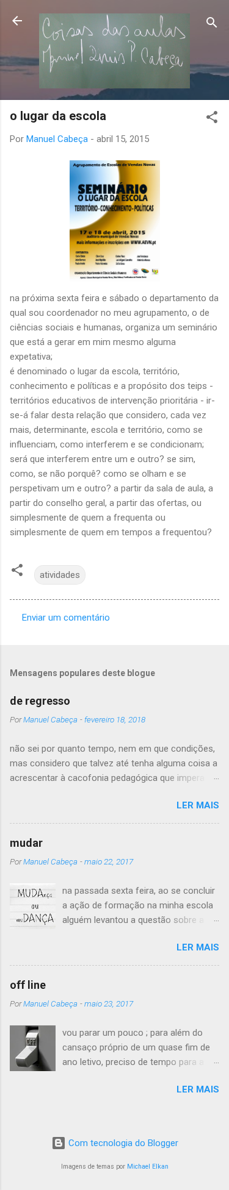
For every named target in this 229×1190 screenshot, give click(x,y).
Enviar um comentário (66, 617)
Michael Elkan (148, 1166)
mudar (26, 842)
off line (28, 984)
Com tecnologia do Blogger (122, 1143)
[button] (212, 119)
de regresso (40, 700)
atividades (60, 574)
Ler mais (197, 805)
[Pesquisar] (212, 24)
